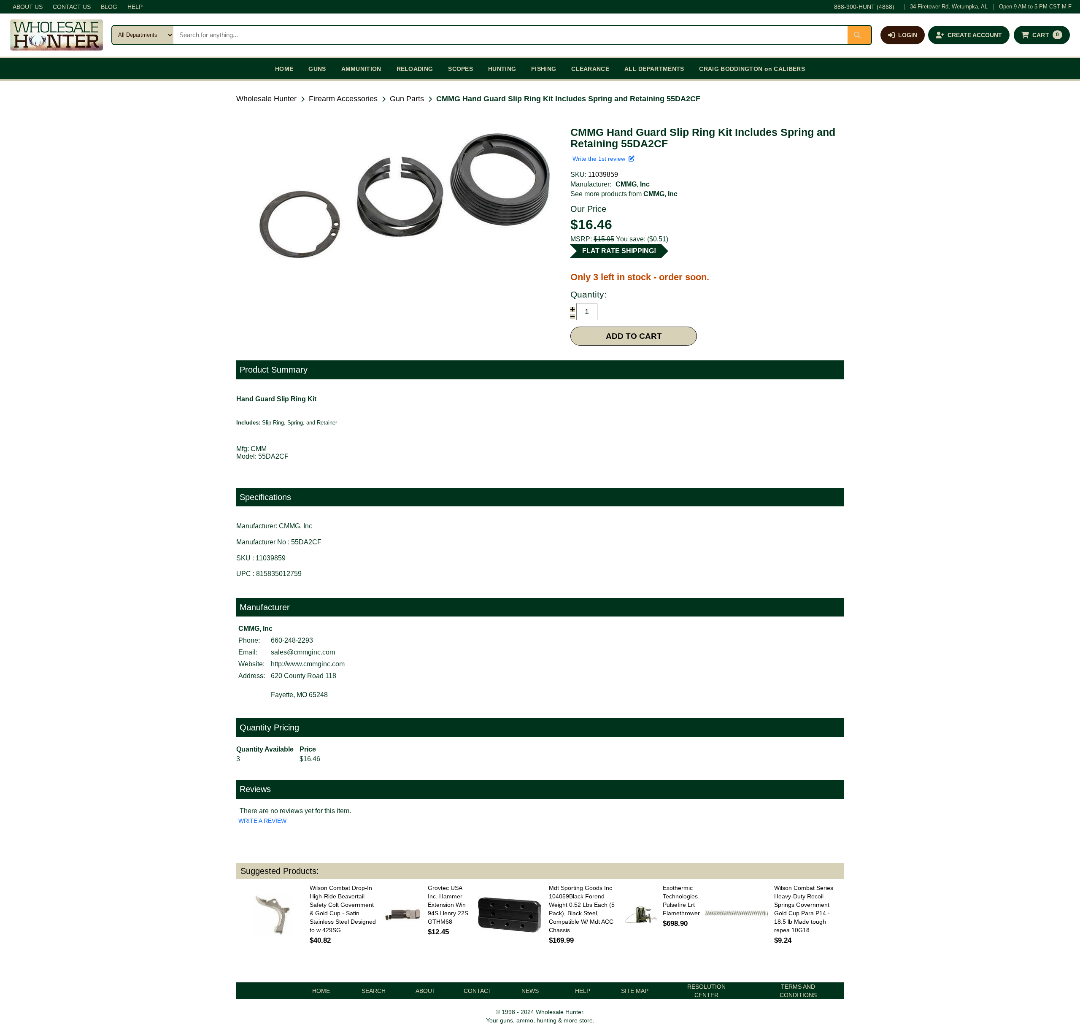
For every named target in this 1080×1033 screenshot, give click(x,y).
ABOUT (426, 990)
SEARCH (374, 990)
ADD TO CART (634, 336)
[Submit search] (859, 35)
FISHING (543, 68)
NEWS (530, 990)
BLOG (109, 6)
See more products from (624, 193)
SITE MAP (634, 990)
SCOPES (460, 68)
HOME (284, 68)
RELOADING (415, 68)
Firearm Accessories (343, 99)
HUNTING (502, 68)
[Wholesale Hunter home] (56, 35)
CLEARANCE (590, 68)
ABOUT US (28, 6)
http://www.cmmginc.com (308, 664)
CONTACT (478, 990)
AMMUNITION (361, 68)
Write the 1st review (600, 158)
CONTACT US (72, 6)
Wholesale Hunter (266, 99)
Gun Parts (407, 99)
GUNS (317, 68)
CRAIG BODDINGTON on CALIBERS (752, 68)
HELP (135, 6)
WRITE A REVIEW (262, 820)
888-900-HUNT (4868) (864, 6)
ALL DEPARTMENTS (654, 68)
